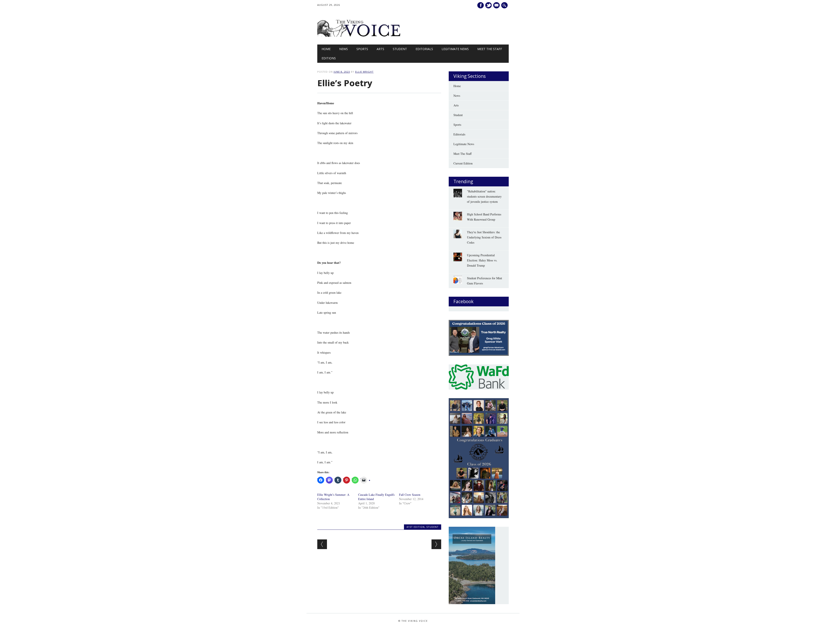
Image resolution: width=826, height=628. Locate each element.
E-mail (497, 5)
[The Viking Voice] (359, 36)
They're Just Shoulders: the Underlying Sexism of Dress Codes (484, 237)
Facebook (480, 5)
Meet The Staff (489, 49)
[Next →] (436, 544)
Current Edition (463, 163)
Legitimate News (455, 49)
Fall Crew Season (409, 495)
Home (326, 49)
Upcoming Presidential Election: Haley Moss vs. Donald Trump (482, 260)
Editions (329, 58)
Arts (380, 49)
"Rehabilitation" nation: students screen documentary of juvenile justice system (484, 196)
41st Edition (416, 526)
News (343, 49)
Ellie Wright (364, 71)
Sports (362, 49)
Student (400, 49)
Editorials (424, 49)
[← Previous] (322, 544)
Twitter (488, 5)
